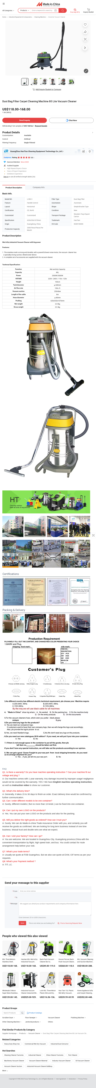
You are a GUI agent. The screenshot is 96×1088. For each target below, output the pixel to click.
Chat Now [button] (73, 120)
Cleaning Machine (40, 17)
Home (4, 17)
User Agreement (61, 1079)
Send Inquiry (24, 120)
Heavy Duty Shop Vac (12, 1044)
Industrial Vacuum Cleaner (56, 17)
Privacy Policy (82, 1079)
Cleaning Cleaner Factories (14, 1055)
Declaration (72, 1079)
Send (22, 923)
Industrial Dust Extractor (59, 1044)
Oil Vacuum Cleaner (83, 1061)
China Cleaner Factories (54, 1055)
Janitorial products (32, 1022)
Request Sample (41, 126)
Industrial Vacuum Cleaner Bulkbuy (39, 1066)
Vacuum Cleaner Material (38, 1061)
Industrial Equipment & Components (20, 17)
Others (50, 1022)
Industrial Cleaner (34, 1055)
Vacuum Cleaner (54, 1017)
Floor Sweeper (30, 1017)
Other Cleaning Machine (11, 1022)
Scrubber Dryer (7, 1017)
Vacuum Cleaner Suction (13, 1066)
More (4, 1070)
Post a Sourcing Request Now (70, 923)
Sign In (6, 177)
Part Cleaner (72, 1055)
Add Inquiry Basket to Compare (48, 89)
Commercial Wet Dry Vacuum (35, 1044)
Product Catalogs (35, 1013)
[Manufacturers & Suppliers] (48, 4)
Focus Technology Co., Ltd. (32, 1079)
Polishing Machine (77, 1017)
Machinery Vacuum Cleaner (14, 1061)
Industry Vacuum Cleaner (61, 1061)
